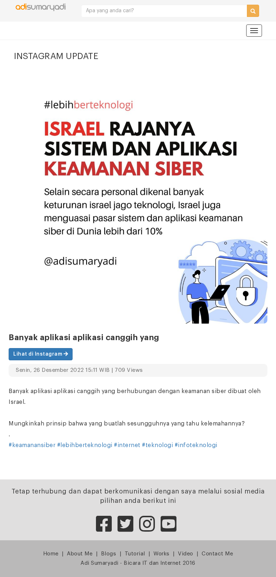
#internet (127, 445)
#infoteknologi (196, 445)
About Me (79, 553)
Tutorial (135, 553)
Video (185, 553)
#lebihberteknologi (84, 445)
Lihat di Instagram (38, 354)
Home (51, 553)
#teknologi (157, 445)
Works (161, 553)
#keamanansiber (32, 445)
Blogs (108, 553)
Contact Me (217, 553)
